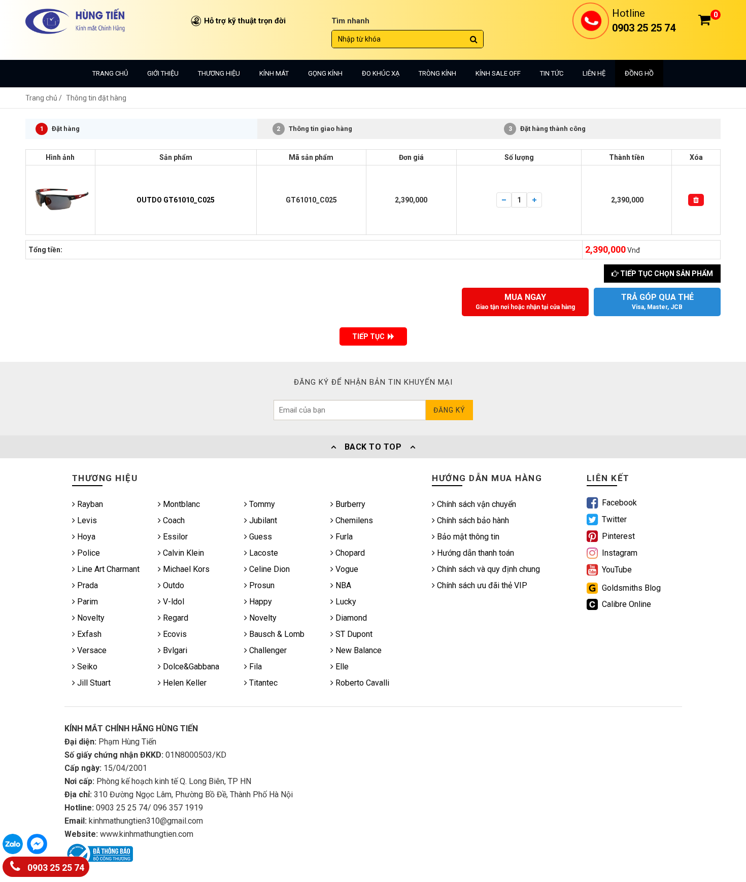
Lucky (344, 601)
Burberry (349, 504)
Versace (91, 650)
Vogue (345, 569)
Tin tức (551, 73)
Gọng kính (325, 73)
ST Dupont (352, 634)
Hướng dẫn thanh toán (474, 553)
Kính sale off (498, 73)
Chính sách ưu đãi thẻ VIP (481, 585)
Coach (173, 520)
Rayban (89, 504)
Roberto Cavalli (361, 683)
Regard (174, 618)
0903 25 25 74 (54, 868)
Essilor (174, 536)
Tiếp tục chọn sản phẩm (666, 273)
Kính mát (274, 73)
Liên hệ (594, 73)
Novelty (90, 618)
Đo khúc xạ (380, 73)
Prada (86, 585)
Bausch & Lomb (275, 634)
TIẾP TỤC (370, 336)
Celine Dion (268, 569)
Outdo (172, 585)
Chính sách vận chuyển (475, 504)
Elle (341, 666)
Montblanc (180, 504)
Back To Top (373, 447)
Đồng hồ (639, 73)
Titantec (262, 683)
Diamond (350, 618)
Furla (343, 536)
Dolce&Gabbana (190, 666)
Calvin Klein (182, 553)
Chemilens (353, 520)
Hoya (85, 536)
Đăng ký (449, 410)
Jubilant (262, 520)
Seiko (86, 666)
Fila (254, 666)
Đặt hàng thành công (547, 128)
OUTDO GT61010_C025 (176, 200)
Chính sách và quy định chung (487, 569)
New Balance (357, 650)
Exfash (88, 634)
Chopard (349, 553)
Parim (86, 601)
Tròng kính (437, 73)
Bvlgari (174, 650)
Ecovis (174, 634)
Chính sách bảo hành (472, 520)
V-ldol (172, 601)
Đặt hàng (60, 128)
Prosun (261, 585)
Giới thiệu (163, 73)
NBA (342, 585)
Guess (259, 536)
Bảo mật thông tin (467, 536)
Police (87, 553)
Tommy (261, 504)
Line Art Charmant (107, 569)
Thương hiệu (219, 73)
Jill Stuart (93, 683)
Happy (259, 601)
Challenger (267, 650)
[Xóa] (696, 200)
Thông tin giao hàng (314, 128)
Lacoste (262, 553)
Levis (86, 520)
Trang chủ (110, 73)
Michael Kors (185, 569)
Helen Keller (184, 683)
